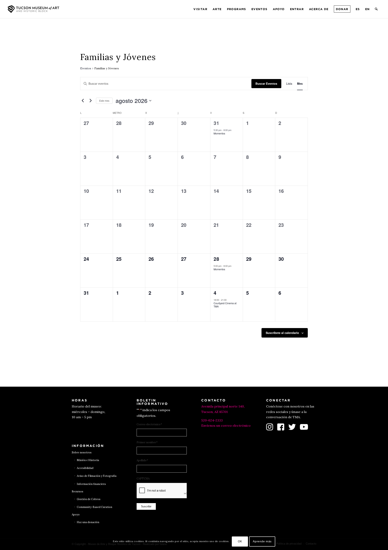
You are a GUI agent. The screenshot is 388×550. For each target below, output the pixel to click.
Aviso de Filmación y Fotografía (96, 476)
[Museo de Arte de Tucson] (34, 9)
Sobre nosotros (82, 452)
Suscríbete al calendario (282, 333)
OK (240, 541)
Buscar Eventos (266, 83)
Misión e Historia (88, 460)
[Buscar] (376, 9)
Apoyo (76, 514)
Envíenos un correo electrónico (226, 425)
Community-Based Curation (94, 507)
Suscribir (146, 506)
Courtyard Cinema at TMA (225, 304)
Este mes (104, 100)
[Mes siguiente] (90, 100)
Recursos (77, 491)
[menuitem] (200, 9)
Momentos (219, 133)
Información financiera (91, 484)
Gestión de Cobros (88, 499)
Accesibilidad (85, 468)
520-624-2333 (212, 420)
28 (216, 258)
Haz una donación (88, 522)
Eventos (85, 68)
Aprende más (262, 541)
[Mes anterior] (82, 100)
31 (216, 122)
